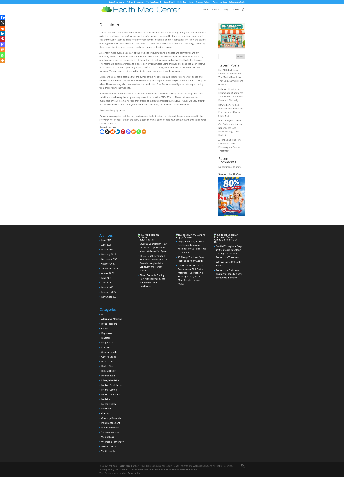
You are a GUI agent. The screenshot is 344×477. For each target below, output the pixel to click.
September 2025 (109, 268)
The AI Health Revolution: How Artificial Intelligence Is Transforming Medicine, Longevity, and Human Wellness (153, 263)
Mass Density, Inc (131, 473)
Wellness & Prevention (135, 2)
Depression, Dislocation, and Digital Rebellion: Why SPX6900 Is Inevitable (229, 274)
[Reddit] (112, 131)
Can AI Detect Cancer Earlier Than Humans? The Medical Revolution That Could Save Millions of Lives (230, 77)
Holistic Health (108, 370)
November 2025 (109, 259)
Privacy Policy (106, 469)
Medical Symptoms (110, 394)
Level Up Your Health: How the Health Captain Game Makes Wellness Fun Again (153, 247)
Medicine (105, 399)
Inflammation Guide (237, 2)
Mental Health (108, 403)
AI (102, 314)
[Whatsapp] (138, 131)
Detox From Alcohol (116, 2)
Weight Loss (107, 436)
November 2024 (109, 296)
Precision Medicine (203, 2)
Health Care (107, 361)
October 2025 (108, 263)
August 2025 (107, 273)
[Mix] (133, 131)
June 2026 (106, 240)
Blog (226, 9)
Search (240, 56)
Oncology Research (153, 2)
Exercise (105, 347)
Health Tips (182, 2)
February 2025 (108, 292)
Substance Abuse (110, 432)
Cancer (191, 2)
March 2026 (107, 249)
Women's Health (109, 446)
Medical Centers (109, 389)
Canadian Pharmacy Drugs (225, 241)
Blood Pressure (109, 323)
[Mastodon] (128, 131)
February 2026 (108, 254)
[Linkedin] (117, 131)
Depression (107, 333)
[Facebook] (102, 131)
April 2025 (106, 282)
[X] (107, 131)
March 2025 (107, 287)
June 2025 (106, 277)
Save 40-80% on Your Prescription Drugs (176, 469)
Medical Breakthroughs (113, 385)
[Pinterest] (123, 131)
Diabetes (105, 337)
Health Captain (146, 239)
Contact (235, 9)
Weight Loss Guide (220, 2)
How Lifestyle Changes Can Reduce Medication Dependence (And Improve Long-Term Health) (230, 128)
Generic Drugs (108, 356)
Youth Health (108, 451)
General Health (169, 2)
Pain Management (110, 422)
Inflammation (108, 375)
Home (205, 9)
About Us (216, 9)
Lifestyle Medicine (110, 380)
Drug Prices (107, 342)
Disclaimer (122, 469)
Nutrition (106, 408)
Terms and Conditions (142, 469)
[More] (144, 131)
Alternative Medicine (111, 318)
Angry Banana (184, 237)
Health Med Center (128, 465)
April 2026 (106, 244)
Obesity (105, 413)
